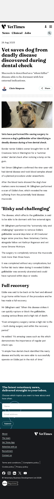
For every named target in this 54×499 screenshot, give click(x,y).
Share (47, 88)
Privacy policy (22, 467)
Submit (7, 423)
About (4, 434)
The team (6, 438)
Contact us (7, 455)
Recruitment (7, 451)
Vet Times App (8, 442)
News (6, 33)
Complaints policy (31, 462)
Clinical (17, 33)
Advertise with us (9, 446)
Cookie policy (8, 467)
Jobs (28, 33)
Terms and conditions (11, 462)
